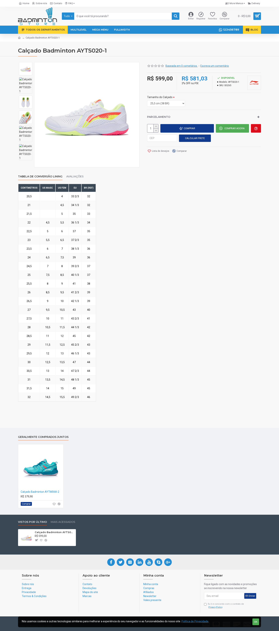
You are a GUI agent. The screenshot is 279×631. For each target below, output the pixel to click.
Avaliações (75, 176)
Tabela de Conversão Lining (40, 176)
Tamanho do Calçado (160, 97)
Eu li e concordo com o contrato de (226, 605)
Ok (255, 621)
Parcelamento (158, 117)
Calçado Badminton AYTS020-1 (54, 532)
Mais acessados (63, 522)
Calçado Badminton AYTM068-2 (40, 491)
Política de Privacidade (194, 621)
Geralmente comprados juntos (43, 437)
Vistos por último (32, 522)
